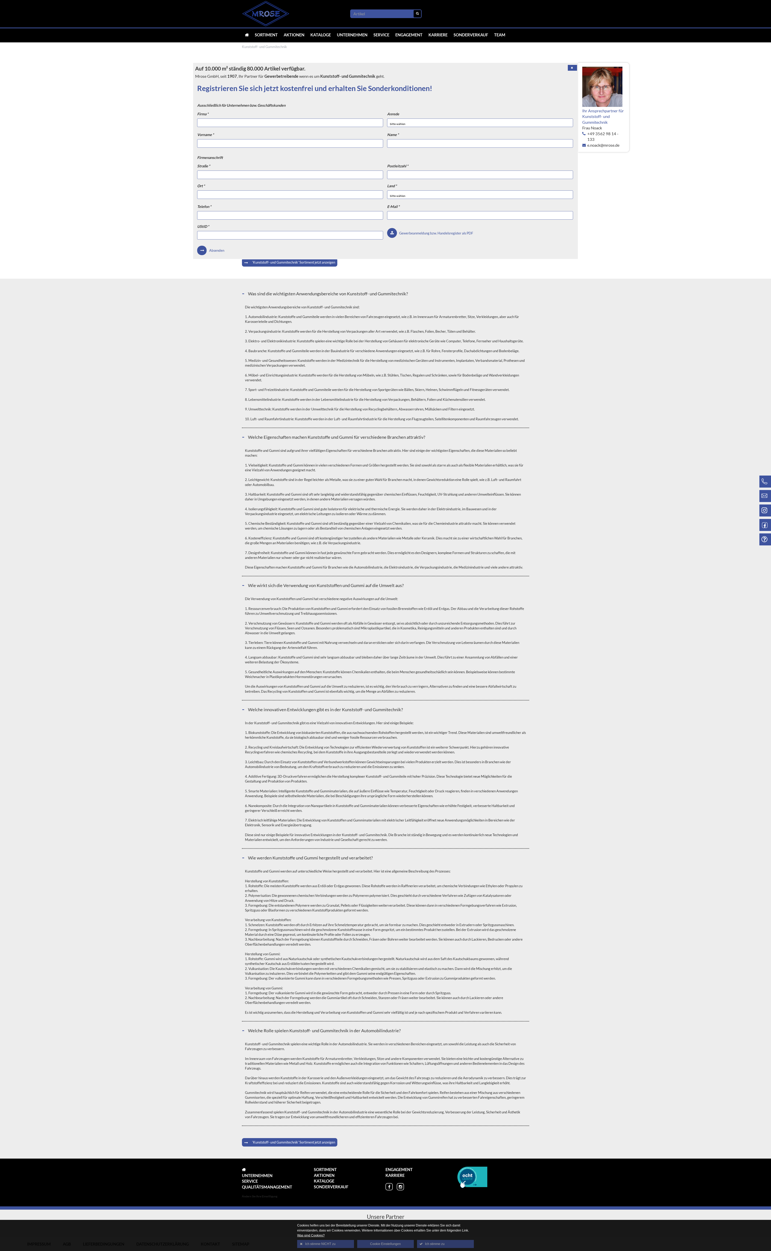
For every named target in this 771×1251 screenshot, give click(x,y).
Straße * (203, 166)
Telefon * (204, 206)
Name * (393, 134)
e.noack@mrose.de (603, 145)
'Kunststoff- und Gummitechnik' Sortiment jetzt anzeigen (293, 262)
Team (499, 34)
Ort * (201, 186)
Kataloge (320, 34)
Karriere (438, 34)
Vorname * (205, 134)
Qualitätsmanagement (267, 1187)
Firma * (202, 114)
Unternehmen (352, 34)
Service (381, 34)
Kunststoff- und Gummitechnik (264, 47)
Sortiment (266, 34)
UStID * (203, 226)
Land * (392, 186)
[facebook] (389, 1186)
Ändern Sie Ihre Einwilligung (259, 1196)
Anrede (393, 114)
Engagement (408, 34)
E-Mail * (393, 206)
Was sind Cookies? (311, 1235)
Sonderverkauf (471, 34)
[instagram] (400, 1186)
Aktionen (294, 34)
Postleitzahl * (397, 166)
